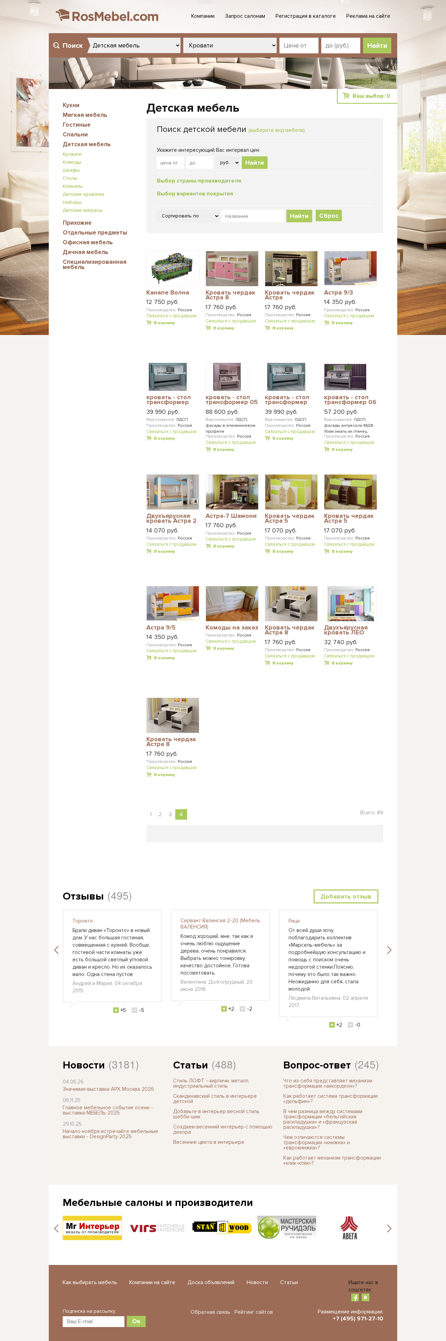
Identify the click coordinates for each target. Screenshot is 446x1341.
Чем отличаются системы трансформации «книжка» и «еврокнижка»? (316, 1142)
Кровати (72, 154)
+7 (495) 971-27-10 (358, 1318)
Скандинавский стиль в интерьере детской (215, 1098)
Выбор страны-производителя (199, 180)
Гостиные (77, 124)
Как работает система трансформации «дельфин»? (330, 1098)
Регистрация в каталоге (306, 16)
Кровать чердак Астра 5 (290, 518)
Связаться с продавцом (171, 316)
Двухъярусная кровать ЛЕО (346, 630)
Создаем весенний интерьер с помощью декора (222, 1129)
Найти (254, 162)
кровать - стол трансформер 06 (350, 400)
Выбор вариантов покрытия (195, 193)
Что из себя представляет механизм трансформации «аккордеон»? (327, 1083)
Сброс (328, 215)
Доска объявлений (210, 1282)
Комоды (72, 162)
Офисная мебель (88, 242)
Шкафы (71, 170)
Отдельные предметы (95, 232)
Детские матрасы (82, 210)
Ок (136, 1321)
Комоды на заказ (232, 628)
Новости (84, 1065)
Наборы (72, 202)
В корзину (164, 323)
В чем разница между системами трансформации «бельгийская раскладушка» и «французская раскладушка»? (322, 1119)
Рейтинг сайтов (253, 1312)
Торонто (82, 921)
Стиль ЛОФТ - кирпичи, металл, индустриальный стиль (211, 1083)
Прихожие (77, 222)
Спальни (75, 134)
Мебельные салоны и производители (158, 1202)
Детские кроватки (83, 194)
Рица (294, 921)
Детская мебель (87, 144)
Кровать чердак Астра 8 (230, 295)
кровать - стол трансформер (168, 400)
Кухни (71, 105)
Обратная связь (210, 1312)
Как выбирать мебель (90, 1282)
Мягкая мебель (85, 115)
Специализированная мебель (94, 264)
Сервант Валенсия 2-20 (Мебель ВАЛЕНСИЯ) (220, 923)
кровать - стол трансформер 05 (232, 400)
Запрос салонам (245, 16)
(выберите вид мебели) (276, 130)
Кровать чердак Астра (290, 295)
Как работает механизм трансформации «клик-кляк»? (332, 1160)
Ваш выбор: (371, 95)
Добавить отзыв (346, 896)
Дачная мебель (85, 252)
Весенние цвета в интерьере (208, 1142)
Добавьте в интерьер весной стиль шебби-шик (216, 1114)
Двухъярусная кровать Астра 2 (171, 518)
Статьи (190, 1065)
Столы (70, 178)
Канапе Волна (167, 293)
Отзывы (83, 896)
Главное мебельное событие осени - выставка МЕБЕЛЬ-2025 (108, 1110)
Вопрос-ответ (317, 1065)
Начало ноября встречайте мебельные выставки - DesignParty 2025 (110, 1134)
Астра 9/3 (338, 293)
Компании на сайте (152, 1282)
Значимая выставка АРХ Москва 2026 (108, 1089)
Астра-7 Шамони (231, 516)
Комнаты (73, 186)
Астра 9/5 (161, 628)
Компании (203, 16)
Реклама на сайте (368, 16)
